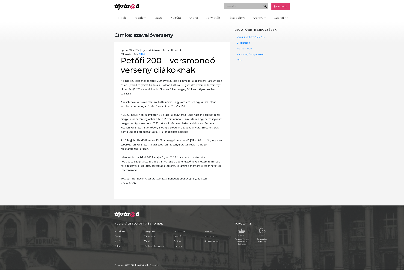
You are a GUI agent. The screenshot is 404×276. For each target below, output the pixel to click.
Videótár (179, 241)
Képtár (178, 236)
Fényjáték (213, 18)
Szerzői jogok (211, 241)
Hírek (122, 18)
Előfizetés (281, 6)
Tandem (148, 241)
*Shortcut (242, 60)
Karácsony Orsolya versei (250, 54)
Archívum (260, 18)
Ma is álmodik (244, 48)
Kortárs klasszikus (153, 246)
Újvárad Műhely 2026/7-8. (251, 37)
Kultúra (175, 18)
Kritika (193, 18)
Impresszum (211, 236)
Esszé (158, 18)
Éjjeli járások (243, 42)
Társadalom (236, 18)
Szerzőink (281, 18)
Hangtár (178, 246)
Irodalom (140, 18)
